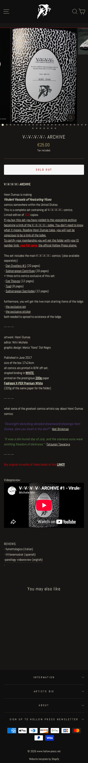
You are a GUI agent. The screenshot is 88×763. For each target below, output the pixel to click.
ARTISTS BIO (44, 691)
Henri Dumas (22, 337)
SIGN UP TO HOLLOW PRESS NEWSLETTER (44, 719)
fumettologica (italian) (19, 549)
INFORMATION (44, 677)
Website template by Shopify (44, 759)
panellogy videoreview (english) (24, 559)
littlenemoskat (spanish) (21, 554)
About (44, 705)
